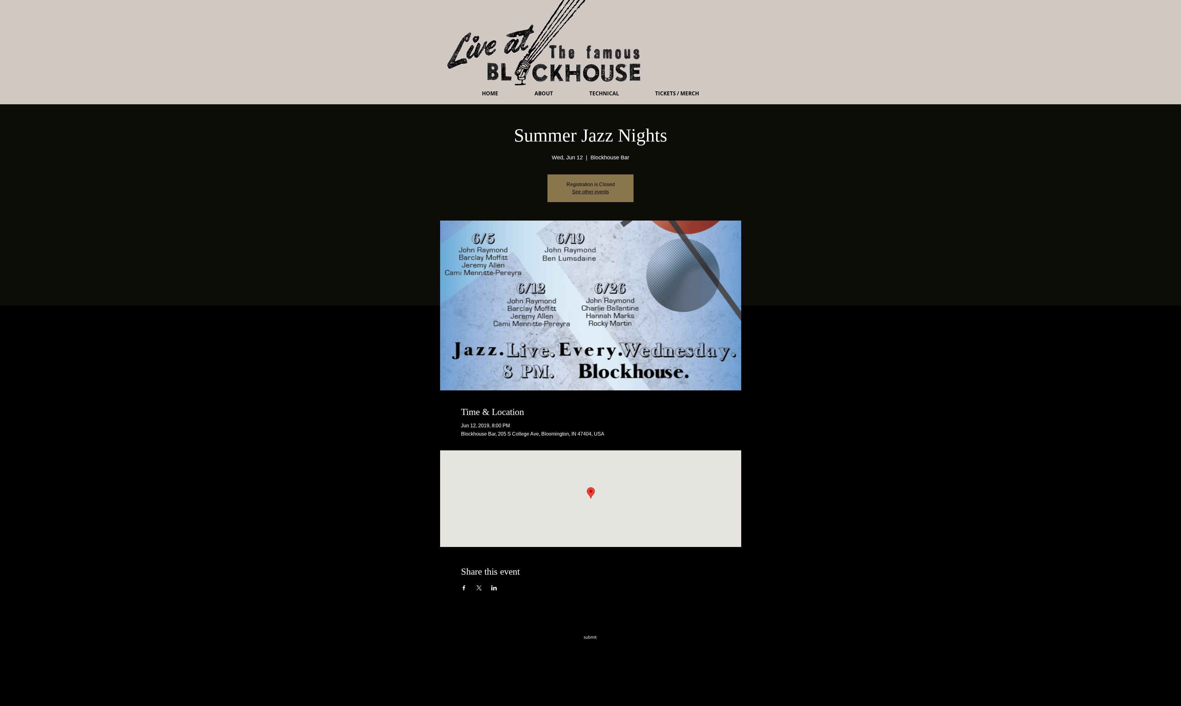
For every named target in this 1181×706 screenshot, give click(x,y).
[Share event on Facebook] (464, 587)
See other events (590, 191)
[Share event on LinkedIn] (494, 587)
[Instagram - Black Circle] (634, 645)
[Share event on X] (479, 587)
